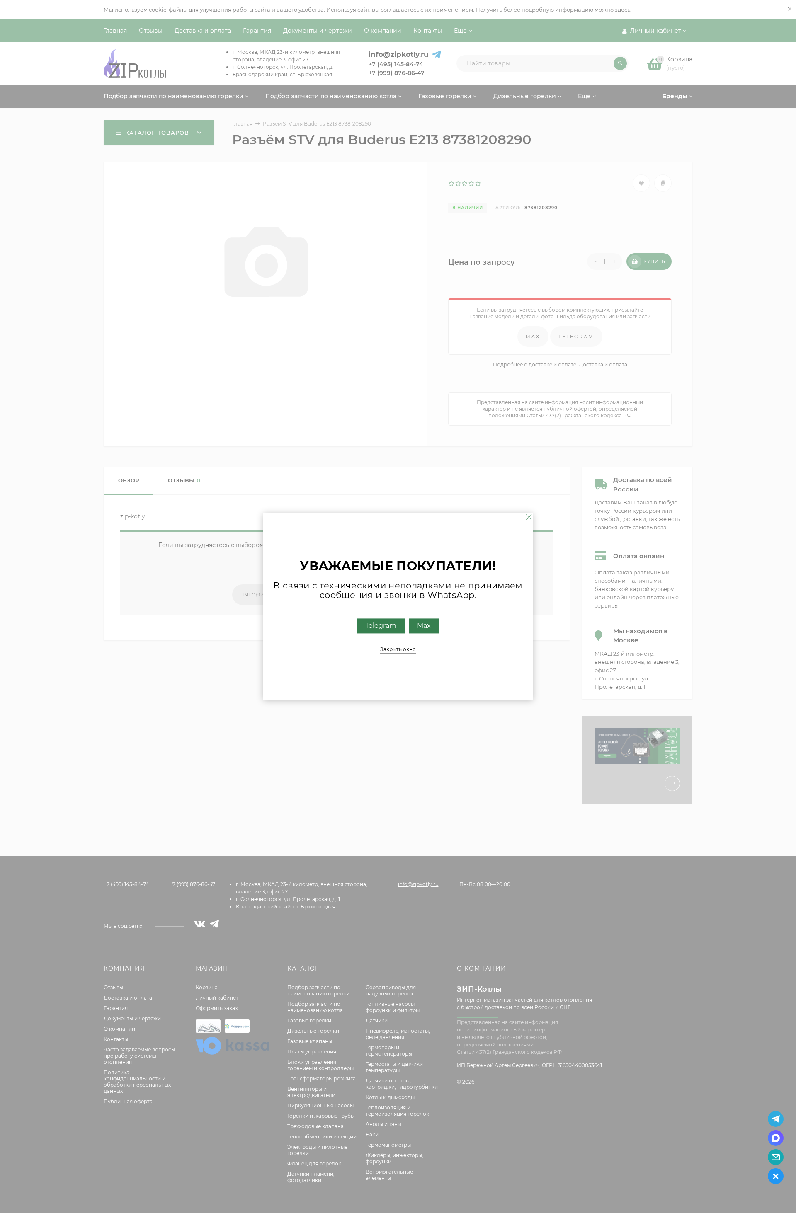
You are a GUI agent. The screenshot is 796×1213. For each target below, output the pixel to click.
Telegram (380, 626)
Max (424, 626)
